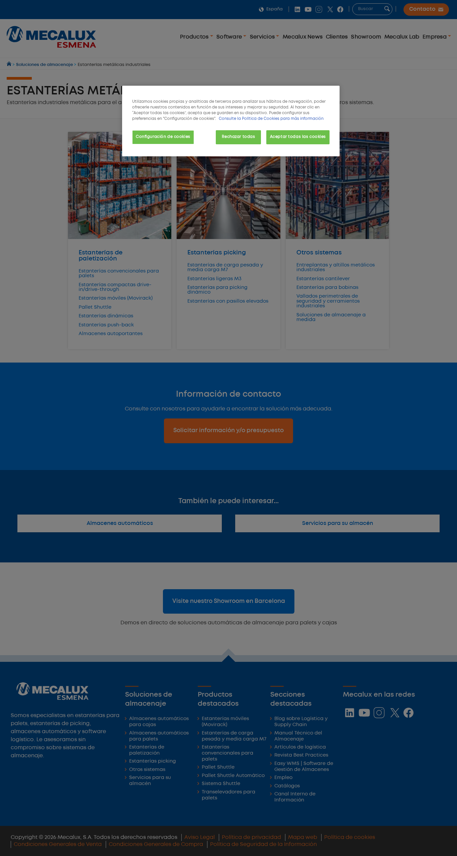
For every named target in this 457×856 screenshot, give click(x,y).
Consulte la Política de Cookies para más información (271, 119)
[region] (231, 121)
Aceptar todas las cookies (298, 137)
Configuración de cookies (163, 137)
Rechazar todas (238, 137)
